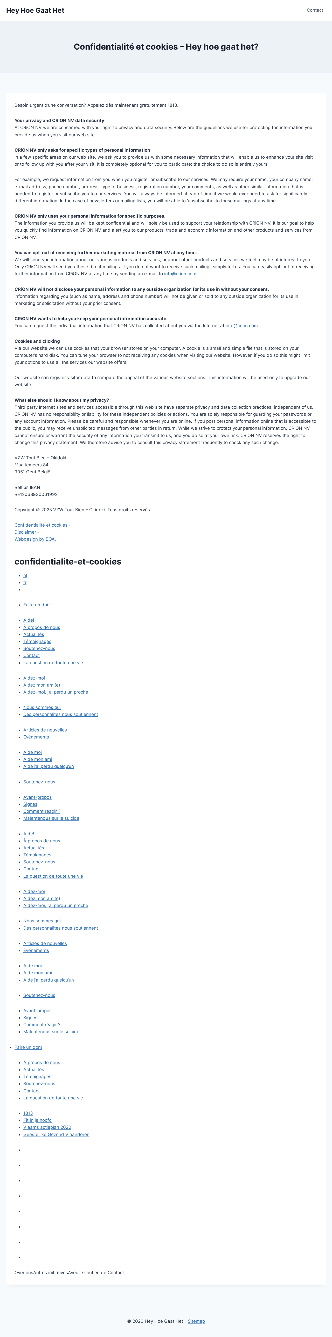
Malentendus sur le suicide (51, 818)
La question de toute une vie (53, 662)
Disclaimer (25, 532)
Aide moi (32, 752)
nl (25, 575)
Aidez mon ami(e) (41, 685)
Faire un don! (37, 604)
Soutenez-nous (39, 648)
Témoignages (37, 641)
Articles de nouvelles (45, 730)
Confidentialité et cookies (41, 525)
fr (24, 582)
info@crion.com (180, 273)
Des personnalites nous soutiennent (60, 714)
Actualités (33, 634)
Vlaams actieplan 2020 (47, 1127)
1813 (28, 1113)
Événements (36, 737)
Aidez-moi (34, 678)
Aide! (28, 620)
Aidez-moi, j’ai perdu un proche (55, 692)
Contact (315, 10)
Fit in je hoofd (37, 1120)
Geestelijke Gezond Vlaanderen (56, 1134)
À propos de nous (41, 627)
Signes (30, 804)
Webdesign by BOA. (35, 539)
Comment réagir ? (41, 811)
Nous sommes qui (42, 707)
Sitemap (196, 1321)
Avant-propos (37, 797)
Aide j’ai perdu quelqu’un (48, 766)
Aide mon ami (37, 759)
